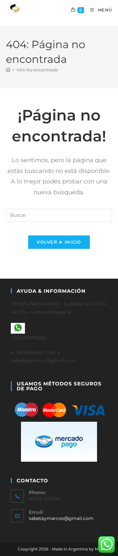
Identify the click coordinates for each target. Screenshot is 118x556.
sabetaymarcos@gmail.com (61, 518)
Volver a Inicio (59, 242)
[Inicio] (8, 69)
